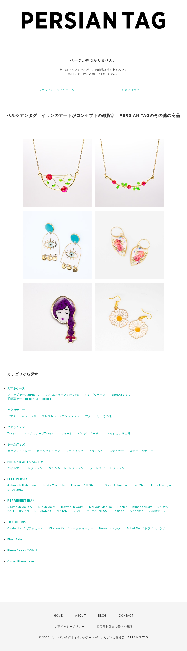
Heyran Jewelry (72, 507)
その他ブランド (158, 511)
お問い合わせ (130, 90)
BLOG (102, 615)
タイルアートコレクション (25, 468)
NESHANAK (43, 511)
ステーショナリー (141, 450)
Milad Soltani (16, 489)
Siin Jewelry (47, 507)
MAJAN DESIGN (68, 511)
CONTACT (126, 615)
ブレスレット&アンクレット (61, 416)
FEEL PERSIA (17, 479)
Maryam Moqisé (100, 507)
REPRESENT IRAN (21, 500)
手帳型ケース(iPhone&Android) (29, 398)
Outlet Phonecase (20, 561)
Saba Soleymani (117, 485)
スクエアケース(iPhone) (62, 394)
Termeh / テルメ (110, 528)
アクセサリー (16, 409)
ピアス (11, 416)
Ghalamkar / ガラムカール (25, 528)
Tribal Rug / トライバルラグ (146, 528)
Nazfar (122, 507)
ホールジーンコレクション (107, 468)
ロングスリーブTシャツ (39, 433)
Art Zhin (140, 485)
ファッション (16, 427)
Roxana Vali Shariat (85, 485)
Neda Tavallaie (54, 485)
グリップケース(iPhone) (24, 394)
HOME (58, 615)
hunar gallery (142, 507)
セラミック (96, 450)
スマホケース (16, 388)
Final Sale (14, 539)
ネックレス (29, 416)
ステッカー (116, 450)
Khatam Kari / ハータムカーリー (71, 528)
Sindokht (136, 511)
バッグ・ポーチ (88, 433)
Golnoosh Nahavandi (22, 485)
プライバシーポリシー (69, 626)
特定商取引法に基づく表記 (114, 626)
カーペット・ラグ (48, 450)
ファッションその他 (117, 433)
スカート (66, 433)
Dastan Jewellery (19, 507)
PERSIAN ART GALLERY (25, 461)
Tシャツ (12, 433)
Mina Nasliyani (162, 485)
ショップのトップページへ (56, 90)
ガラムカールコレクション (66, 468)
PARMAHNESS (96, 511)
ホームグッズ (16, 444)
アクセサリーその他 (98, 416)
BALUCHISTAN (18, 511)
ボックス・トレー (19, 450)
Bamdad (119, 511)
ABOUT (80, 615)
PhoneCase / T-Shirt (22, 550)
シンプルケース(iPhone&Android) (108, 394)
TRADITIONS (16, 522)
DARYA (162, 507)
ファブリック (74, 450)
